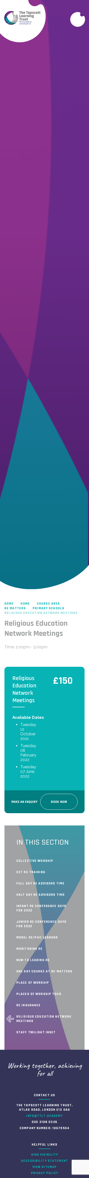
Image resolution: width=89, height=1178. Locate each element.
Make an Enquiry (24, 802)
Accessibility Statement (44, 1161)
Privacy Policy (44, 1173)
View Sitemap (44, 1167)
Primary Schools (48, 608)
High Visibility (44, 1154)
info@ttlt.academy (44, 1116)
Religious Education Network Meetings (41, 613)
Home (9, 603)
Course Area (48, 603)
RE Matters (15, 608)
